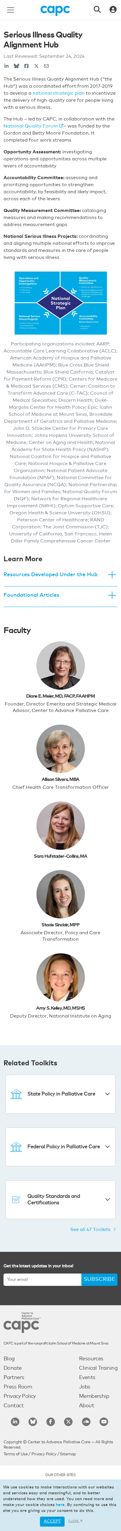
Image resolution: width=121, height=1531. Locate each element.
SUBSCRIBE (99, 1279)
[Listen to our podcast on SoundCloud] (86, 1422)
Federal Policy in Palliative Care (63, 1146)
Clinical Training (98, 1368)
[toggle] (112, 575)
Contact (13, 1405)
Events (87, 1377)
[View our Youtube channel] (104, 1422)
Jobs (84, 1387)
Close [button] (74, 1521)
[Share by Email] (46, 66)
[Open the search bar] (97, 10)
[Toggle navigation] (11, 10)
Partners (14, 1377)
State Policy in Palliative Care (61, 1094)
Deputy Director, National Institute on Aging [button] (60, 1016)
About (86, 1405)
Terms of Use (16, 1454)
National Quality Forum (31, 126)
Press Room (18, 1387)
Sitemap (68, 1454)
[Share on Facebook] (26, 66)
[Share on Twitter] (36, 66)
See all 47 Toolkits (91, 1229)
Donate (13, 1368)
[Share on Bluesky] (16, 66)
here (60, 1505)
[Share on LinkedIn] (6, 66)
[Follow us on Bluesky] (32, 1422)
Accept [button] (52, 1521)
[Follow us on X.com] (68, 1422)
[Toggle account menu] (113, 10)
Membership (94, 1396)
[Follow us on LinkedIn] (15, 1422)
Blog (9, 1359)
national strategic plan (59, 93)
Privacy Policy (20, 1396)
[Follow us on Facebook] (50, 1422)
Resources (91, 1359)
